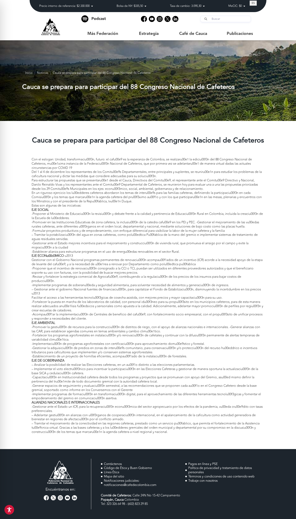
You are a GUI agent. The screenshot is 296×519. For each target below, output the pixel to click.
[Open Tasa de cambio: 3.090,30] (203, 6)
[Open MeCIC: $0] (244, 6)
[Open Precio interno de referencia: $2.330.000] (92, 6)
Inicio (28, 73)
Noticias (42, 73)
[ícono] (144, 19)
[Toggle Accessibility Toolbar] (9, 509)
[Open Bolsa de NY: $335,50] (145, 6)
